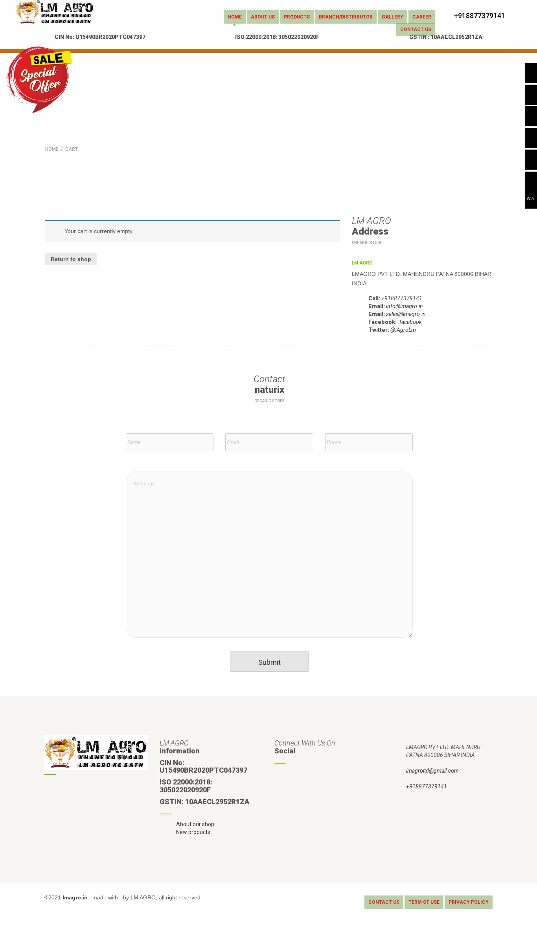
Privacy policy (469, 902)
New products (193, 832)
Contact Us (415, 29)
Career (421, 17)
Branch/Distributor (346, 17)
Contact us (383, 902)
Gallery (392, 17)
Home (235, 17)
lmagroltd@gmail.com (432, 771)
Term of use (424, 902)
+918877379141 (426, 786)
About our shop (195, 824)
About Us (263, 17)
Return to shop (71, 259)
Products (297, 17)
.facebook (410, 322)
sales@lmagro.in (406, 314)
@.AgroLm (403, 330)
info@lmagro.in (404, 306)
